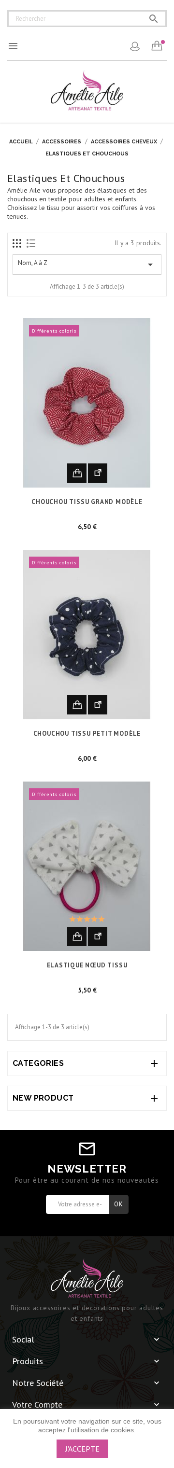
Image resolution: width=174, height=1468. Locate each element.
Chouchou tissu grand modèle (87, 502)
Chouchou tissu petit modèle (87, 733)
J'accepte (82, 1449)
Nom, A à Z (87, 264)
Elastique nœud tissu (87, 965)
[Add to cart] (77, 473)
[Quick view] (97, 473)
